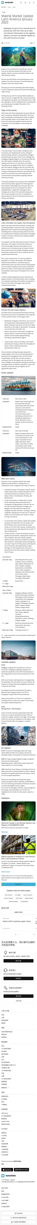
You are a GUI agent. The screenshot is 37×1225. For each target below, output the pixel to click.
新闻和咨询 (4, 1096)
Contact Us (18, 884)
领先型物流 (4, 1054)
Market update (29, 898)
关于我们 (4, 1135)
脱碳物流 (4, 1081)
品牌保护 (4, 1203)
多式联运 (4, 1051)
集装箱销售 (4, 1144)
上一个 (3, 934)
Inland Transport (8, 898)
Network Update (13, 901)
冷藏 (2, 1076)
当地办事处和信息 (6, 1032)
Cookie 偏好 (5, 1200)
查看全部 (4, 1087)
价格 (2, 1015)
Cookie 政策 (5, 1197)
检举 (2, 1191)
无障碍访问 (4, 1152)
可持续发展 (4, 1149)
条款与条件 (4, 1188)
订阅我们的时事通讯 (19, 1222)
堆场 (2, 1073)
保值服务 (4, 1084)
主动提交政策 (5, 1206)
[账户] (29, 2)
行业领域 (4, 1099)
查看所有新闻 (18, 912)
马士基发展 (4, 1155)
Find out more (5, 871)
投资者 (3, 1138)
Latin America (8, 895)
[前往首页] (8, 1177)
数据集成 (4, 1119)
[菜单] (33, 2)
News (9, 7)
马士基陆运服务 (6, 1079)
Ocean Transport (27, 895)
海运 (2, 1046)
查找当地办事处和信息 (20, 1217)
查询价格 (18, 996)
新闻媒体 (4, 1146)
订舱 (2, 1017)
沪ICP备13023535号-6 (8, 1182)
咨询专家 (19, 1213)
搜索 (21, 2)
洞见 (2, 1102)
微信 (2, 1164)
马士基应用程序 (6, 1116)
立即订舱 (18, 1001)
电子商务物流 (5, 1062)
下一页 (34, 934)
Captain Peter (5, 1121)
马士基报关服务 (6, 1048)
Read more (4, 832)
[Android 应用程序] (21, 1169)
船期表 (3, 1023)
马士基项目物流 (6, 1070)
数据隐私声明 (5, 1194)
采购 (2, 1141)
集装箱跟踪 (4, 1020)
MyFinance (4, 1113)
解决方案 (18, 961)
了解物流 (4, 1104)
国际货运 (3, 7)
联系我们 (18, 978)
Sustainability (24, 901)
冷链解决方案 (5, 1068)
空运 (2, 1059)
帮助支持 (25, 2)
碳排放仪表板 (5, 1124)
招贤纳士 (4, 1133)
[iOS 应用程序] (7, 1169)
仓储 (2, 1057)
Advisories (6, 918)
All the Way (19, 898)
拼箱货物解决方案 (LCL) (8, 1065)
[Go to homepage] (7, 2)
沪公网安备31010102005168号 (25, 1182)
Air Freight (18, 895)
